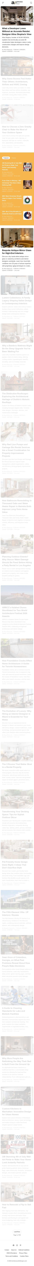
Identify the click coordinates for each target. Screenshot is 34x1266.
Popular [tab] (14, 158)
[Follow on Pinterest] (20, 1245)
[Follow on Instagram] (17, 1245)
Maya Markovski (8, 49)
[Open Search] (31, 2)
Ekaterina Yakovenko (9, 928)
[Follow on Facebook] (13, 1245)
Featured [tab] (6, 158)
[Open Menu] (3, 2)
